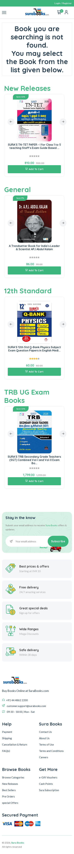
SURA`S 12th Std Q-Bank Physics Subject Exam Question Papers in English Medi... (34, 348)
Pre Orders (8, 796)
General (17, 189)
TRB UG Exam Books (26, 396)
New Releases (27, 88)
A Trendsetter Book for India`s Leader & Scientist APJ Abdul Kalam (34, 247)
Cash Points (46, 783)
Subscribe (58, 541)
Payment (7, 731)
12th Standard (28, 290)
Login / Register (63, 3)
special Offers (10, 802)
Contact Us (45, 731)
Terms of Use (46, 744)
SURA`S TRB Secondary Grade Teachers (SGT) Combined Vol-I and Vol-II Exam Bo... (34, 460)
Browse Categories (13, 777)
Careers (43, 757)
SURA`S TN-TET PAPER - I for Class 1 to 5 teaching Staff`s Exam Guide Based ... (34, 146)
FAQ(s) (6, 750)
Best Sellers (9, 790)
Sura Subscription (49, 790)
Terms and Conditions (51, 750)
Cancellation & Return (14, 744)
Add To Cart (36, 169)
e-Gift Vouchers (48, 777)
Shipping (7, 738)
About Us (44, 738)
